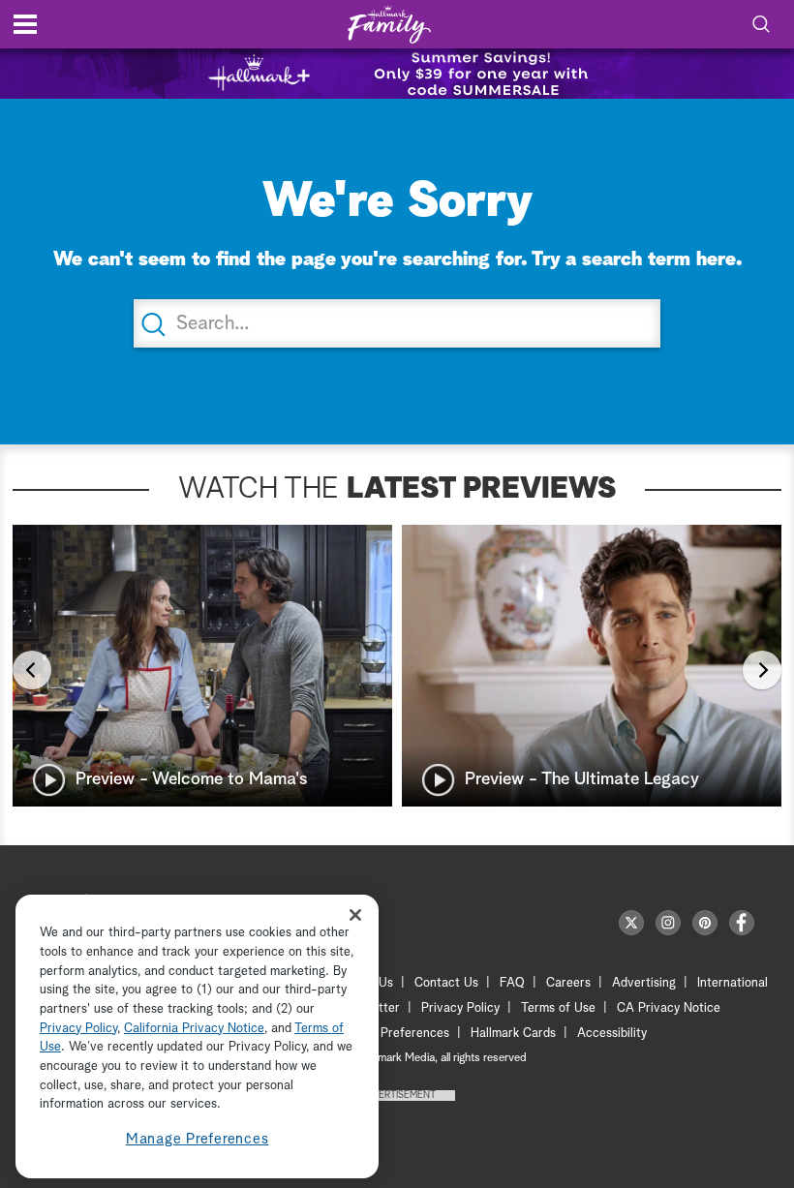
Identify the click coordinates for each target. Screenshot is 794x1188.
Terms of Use (558, 1008)
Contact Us (446, 983)
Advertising (644, 983)
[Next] (762, 670)
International (732, 983)
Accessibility (612, 1033)
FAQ (512, 983)
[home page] (389, 25)
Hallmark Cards (513, 1033)
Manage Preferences (197, 1139)
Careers (568, 983)
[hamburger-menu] (25, 24)
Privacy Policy (460, 1008)
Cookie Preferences (394, 1033)
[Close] (355, 914)
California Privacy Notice (194, 1028)
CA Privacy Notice (668, 1008)
